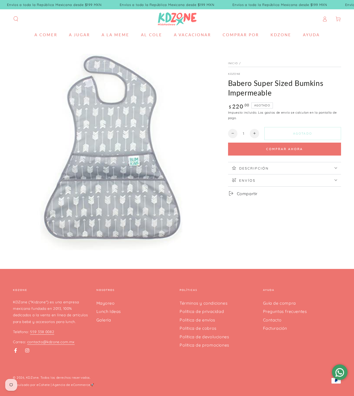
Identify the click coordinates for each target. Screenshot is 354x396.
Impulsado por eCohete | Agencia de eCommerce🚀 (53, 385)
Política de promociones (204, 345)
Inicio (233, 63)
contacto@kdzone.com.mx (51, 342)
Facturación (275, 328)
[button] (16, 19)
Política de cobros (198, 328)
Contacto (272, 319)
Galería (103, 319)
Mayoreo (105, 303)
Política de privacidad (202, 311)
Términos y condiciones (204, 303)
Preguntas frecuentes (285, 311)
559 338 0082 (42, 331)
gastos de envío (277, 112)
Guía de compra (279, 303)
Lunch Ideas (108, 311)
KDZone (234, 74)
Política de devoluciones (204, 336)
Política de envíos (197, 319)
